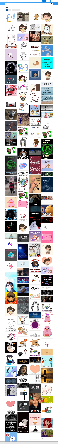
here (44, 442)
